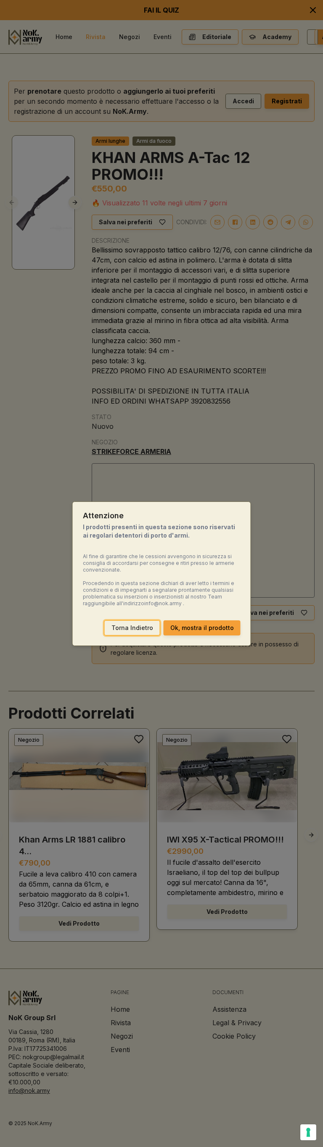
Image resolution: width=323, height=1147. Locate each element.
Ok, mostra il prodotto (202, 627)
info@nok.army (163, 603)
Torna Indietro (132, 627)
